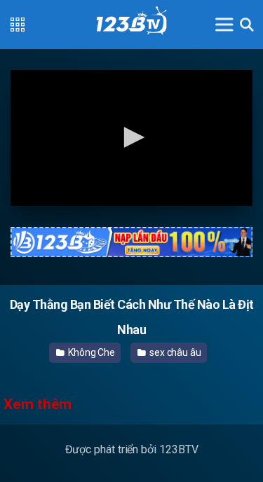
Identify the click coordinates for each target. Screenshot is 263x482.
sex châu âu (174, 352)
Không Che (90, 352)
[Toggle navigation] (224, 24)
